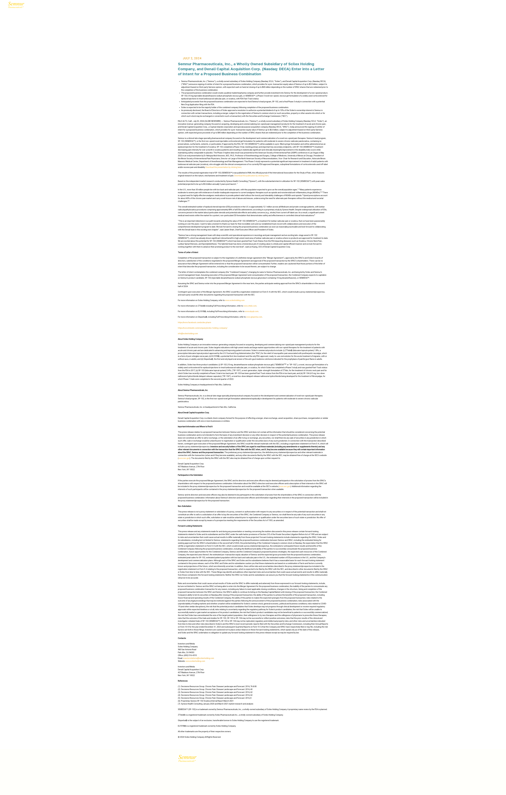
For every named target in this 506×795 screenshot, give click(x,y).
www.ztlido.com (250, 306)
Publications (222, 766)
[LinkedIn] (291, 778)
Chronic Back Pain (82, 6)
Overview (220, 756)
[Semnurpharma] (15, 6)
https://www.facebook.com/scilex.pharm (194, 322)
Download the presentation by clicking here (223, 167)
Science (101, 6)
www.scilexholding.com (235, 300)
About (49, 6)
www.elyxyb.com (251, 311)
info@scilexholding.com (188, 333)
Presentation (223, 772)
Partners (61, 6)
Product (245, 761)
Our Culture (222, 761)
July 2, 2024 (192, 58)
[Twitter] (286, 778)
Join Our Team (133, 6)
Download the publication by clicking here (251, 176)
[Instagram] (297, 778)
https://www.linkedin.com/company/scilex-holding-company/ (202, 328)
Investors (116, 6)
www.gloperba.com (254, 317)
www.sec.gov (184, 458)
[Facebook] (280, 778)
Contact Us (153, 6)
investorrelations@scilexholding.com (198, 658)
